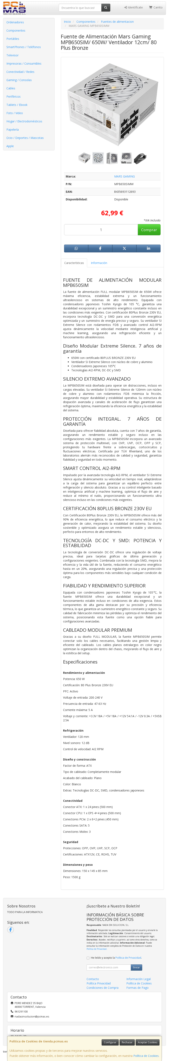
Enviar (136, 967)
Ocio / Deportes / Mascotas (25, 138)
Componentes (15, 30)
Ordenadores (15, 22)
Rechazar (127, 1042)
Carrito (158, 7)
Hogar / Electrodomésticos (24, 121)
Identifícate (135, 7)
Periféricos (13, 96)
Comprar (149, 229)
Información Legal (138, 979)
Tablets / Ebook (16, 105)
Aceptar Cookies (147, 1042)
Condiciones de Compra (103, 988)
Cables (10, 88)
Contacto (93, 979)
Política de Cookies (146, 1056)
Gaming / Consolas (19, 80)
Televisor (12, 55)
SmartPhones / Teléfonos (23, 47)
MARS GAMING (124, 176)
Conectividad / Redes (20, 72)
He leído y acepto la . (116, 957)
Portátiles (12, 39)
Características (74, 263)
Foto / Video (14, 113)
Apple (10, 146)
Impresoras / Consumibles (23, 63)
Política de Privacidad (97, 948)
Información (99, 263)
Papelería (12, 129)
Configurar (110, 1042)
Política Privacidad (99, 983)
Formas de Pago (137, 988)
